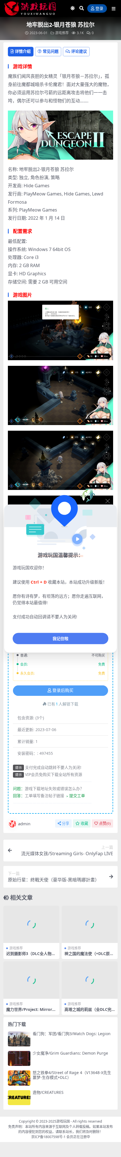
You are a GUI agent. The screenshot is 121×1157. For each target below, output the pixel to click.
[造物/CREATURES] (19, 1097)
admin (24, 823)
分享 (65, 823)
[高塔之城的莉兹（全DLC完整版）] (90, 980)
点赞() (105, 823)
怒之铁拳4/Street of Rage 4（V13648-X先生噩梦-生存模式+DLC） (72, 1075)
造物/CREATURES (48, 1092)
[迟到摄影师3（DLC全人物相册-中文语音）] (31, 924)
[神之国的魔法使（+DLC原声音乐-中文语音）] (90, 924)
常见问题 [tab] (51, 51)
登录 (99, 8)
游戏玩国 (63, 1121)
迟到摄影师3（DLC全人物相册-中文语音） (30, 956)
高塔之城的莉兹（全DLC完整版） (87, 1012)
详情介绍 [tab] (23, 51)
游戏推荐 (62, 32)
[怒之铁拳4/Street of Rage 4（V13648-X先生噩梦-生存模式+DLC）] (19, 1077)
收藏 (84, 823)
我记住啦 (60, 638)
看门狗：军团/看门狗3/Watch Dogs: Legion (72, 1033)
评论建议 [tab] (79, 51)
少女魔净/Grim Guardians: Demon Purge (70, 1053)
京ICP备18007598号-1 (48, 1136)
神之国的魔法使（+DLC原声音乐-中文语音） (89, 956)
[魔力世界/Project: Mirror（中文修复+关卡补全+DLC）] (31, 980)
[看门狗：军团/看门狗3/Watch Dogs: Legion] (19, 1038)
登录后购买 (62, 690)
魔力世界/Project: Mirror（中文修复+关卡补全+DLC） (32, 1012)
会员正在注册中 (78, 1136)
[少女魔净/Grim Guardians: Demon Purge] (19, 1058)
